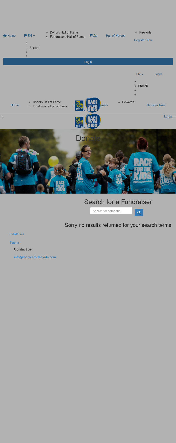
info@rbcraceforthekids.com (35, 257)
